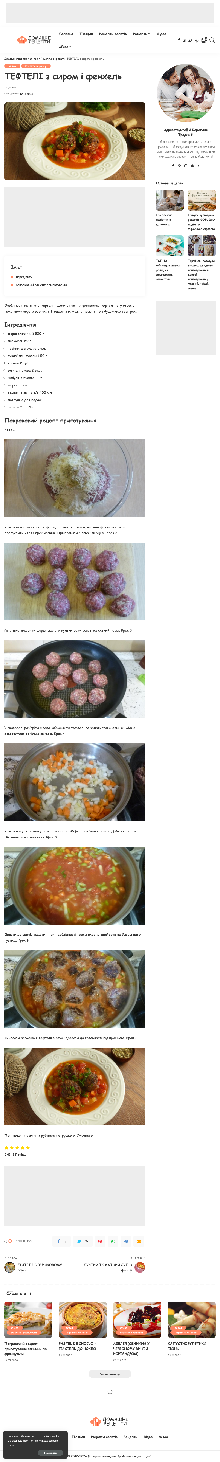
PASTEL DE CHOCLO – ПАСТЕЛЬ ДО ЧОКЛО (77, 1346)
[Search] (212, 40)
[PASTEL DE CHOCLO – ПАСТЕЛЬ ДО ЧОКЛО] (83, 1320)
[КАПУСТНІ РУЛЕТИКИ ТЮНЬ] (192, 1320)
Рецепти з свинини (77, 1332)
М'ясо (12, 66)
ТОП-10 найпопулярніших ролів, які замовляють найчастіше (168, 270)
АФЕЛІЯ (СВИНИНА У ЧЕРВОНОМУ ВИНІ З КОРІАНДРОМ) (131, 1348)
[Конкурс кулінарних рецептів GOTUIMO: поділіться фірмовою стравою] (202, 200)
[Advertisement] (110, 13)
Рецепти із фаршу (36, 66)
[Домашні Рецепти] (35, 40)
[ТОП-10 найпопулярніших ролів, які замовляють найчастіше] (170, 245)
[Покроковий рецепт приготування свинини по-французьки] (28, 1320)
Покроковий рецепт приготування (41, 285)
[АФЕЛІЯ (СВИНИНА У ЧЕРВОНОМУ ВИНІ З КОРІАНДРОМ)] (137, 1320)
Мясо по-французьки (24, 1332)
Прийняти (50, 1452)
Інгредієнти (23, 277)
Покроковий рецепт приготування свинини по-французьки (26, 1348)
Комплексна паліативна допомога (164, 219)
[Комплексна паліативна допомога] (170, 200)
